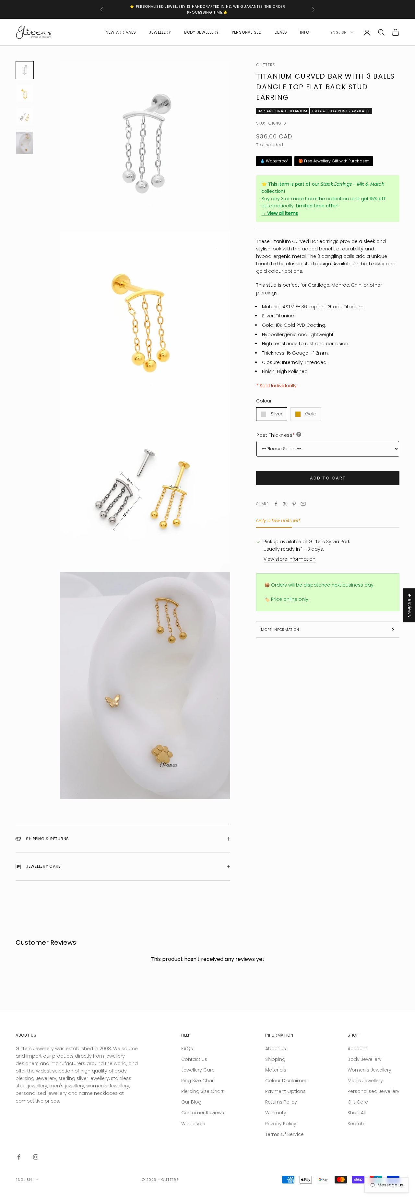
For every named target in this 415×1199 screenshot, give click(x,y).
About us (275, 1048)
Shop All (357, 1112)
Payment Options (285, 1091)
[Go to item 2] (25, 93)
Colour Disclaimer (285, 1080)
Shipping (275, 1059)
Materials (275, 1070)
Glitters (266, 65)
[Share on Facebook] (276, 503)
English (338, 32)
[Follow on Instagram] (35, 1157)
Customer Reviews (202, 1112)
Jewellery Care (198, 1070)
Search (356, 1123)
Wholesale (193, 1123)
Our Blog (191, 1102)
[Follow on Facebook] (19, 1157)
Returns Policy (281, 1102)
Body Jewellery (201, 32)
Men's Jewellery (365, 1080)
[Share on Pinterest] (294, 503)
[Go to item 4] (25, 143)
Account (357, 1048)
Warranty (275, 1112)
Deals (281, 32)
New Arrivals (121, 32)
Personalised (247, 32)
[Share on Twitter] (285, 503)
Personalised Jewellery (373, 1091)
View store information (289, 559)
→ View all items (279, 213)
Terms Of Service (284, 1134)
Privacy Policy (280, 1123)
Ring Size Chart (198, 1080)
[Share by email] (303, 503)
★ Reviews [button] (409, 605)
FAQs (187, 1048)
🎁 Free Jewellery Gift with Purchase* (333, 161)
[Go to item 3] (25, 117)
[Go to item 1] (25, 70)
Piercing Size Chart (202, 1091)
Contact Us (194, 1059)
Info (304, 32)
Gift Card (358, 1102)
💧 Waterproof (274, 161)
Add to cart (328, 478)
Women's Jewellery (369, 1070)
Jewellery (160, 32)
